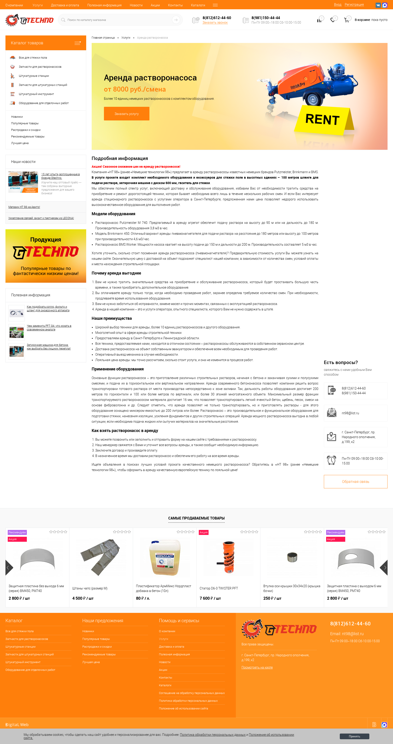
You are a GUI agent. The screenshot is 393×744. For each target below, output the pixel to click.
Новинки (17, 116)
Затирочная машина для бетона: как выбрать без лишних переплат (49, 346)
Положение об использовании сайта (183, 708)
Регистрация (354, 4)
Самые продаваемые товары (196, 518)
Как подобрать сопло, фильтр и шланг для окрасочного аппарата (48, 308)
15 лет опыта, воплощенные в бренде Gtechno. (60, 176)
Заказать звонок (215, 22)
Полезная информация (104, 5)
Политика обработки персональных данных (188, 700)
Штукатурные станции (20, 646)
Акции (155, 5)
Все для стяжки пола (19, 631)
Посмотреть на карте (257, 667)
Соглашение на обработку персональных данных (192, 693)
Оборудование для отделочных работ (30, 670)
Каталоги (198, 5)
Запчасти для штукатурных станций (29, 654)
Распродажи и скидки (25, 130)
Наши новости (23, 162)
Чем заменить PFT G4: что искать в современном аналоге (49, 327)
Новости (136, 5)
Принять (354, 736)
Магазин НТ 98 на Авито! (24, 207)
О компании (14, 5)
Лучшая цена (20, 143)
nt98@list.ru (350, 413)
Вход (337, 4)
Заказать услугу (127, 114)
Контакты (175, 5)
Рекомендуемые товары (28, 136)
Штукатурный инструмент (22, 662)
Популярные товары (25, 123)
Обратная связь (355, 481)
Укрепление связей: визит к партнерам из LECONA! (41, 218)
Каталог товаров (27, 42)
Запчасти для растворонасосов (26, 639)
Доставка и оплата (65, 5)
